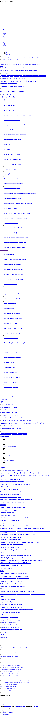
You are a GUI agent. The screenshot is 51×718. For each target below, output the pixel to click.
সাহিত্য (4, 44)
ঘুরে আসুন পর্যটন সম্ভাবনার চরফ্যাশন (9, 367)
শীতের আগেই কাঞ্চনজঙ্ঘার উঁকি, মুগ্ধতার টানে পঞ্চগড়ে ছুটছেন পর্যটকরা (15, 242)
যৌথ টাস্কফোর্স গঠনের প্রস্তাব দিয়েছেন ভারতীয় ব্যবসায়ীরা (13, 227)
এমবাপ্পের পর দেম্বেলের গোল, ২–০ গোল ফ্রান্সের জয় (10, 497)
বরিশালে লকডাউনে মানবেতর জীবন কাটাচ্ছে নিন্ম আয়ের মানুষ (13, 318)
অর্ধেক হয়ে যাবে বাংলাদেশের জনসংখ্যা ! (10, 303)
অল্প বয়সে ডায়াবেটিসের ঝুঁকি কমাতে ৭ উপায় (9, 510)
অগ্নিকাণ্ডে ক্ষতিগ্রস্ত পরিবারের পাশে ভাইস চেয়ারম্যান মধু (13, 274)
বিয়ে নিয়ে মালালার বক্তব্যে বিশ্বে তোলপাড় (10, 323)
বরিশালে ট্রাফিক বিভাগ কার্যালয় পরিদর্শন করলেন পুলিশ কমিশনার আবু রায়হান (15, 218)
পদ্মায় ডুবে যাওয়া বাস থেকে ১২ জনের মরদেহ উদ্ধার (12, 62)
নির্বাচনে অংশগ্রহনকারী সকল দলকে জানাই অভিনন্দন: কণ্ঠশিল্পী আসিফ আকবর (15, 563)
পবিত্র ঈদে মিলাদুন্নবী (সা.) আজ (9, 110)
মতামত (6, 50)
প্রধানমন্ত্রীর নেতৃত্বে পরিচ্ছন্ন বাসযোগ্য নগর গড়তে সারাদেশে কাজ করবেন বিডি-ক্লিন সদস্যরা (23, 76)
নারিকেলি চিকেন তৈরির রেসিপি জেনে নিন (8, 515)
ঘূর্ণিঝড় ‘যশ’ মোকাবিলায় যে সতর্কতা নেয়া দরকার (11, 352)
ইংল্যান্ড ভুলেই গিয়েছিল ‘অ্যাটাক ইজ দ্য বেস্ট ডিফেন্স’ (10, 494)
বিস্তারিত (1, 66)
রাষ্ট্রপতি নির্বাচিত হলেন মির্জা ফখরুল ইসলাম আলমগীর (12, 198)
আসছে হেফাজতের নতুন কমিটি (9, 396)
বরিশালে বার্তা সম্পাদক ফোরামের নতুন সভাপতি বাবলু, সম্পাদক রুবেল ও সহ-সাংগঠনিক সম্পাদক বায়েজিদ (20, 178)
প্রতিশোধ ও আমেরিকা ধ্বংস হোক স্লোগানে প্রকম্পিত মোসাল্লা (12, 502)
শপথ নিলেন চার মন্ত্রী (7, 149)
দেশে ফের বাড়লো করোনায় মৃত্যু (9, 362)
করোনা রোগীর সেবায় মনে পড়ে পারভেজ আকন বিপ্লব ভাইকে (13, 269)
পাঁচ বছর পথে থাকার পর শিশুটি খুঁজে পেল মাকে (9, 520)
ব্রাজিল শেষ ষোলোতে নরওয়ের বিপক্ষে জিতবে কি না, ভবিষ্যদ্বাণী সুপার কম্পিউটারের (16, 499)
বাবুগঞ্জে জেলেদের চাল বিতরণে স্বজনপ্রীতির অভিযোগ (12, 289)
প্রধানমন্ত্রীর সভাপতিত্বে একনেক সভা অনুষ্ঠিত (11, 223)
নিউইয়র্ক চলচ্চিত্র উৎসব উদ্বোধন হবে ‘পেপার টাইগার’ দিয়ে (12, 558)
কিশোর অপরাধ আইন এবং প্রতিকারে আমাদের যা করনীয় (11, 583)
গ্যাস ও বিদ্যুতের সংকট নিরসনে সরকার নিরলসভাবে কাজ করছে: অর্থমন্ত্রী (15, 247)
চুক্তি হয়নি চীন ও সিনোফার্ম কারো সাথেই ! (10, 382)
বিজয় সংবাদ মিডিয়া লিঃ (8, 706)
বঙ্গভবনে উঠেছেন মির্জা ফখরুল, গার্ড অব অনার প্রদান (12, 120)
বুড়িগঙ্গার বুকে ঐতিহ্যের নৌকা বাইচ (9, 144)
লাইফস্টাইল (5, 43)
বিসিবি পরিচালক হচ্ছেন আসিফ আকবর (8, 568)
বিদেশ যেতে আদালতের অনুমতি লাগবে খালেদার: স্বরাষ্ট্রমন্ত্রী (13, 279)
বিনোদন (4, 42)
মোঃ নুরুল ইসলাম (35, 706)
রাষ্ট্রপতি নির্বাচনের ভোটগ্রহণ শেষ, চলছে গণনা (11, 208)
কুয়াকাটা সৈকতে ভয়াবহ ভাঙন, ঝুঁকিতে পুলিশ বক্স (11, 232)
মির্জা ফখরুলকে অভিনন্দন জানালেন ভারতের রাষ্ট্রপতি (12, 154)
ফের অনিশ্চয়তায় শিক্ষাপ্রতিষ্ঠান (9, 308)
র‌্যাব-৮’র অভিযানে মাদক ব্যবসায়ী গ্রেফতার (11, 387)
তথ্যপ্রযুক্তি (7, 46)
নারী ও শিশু (4, 41)
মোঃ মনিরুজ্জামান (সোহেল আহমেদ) (20, 706)
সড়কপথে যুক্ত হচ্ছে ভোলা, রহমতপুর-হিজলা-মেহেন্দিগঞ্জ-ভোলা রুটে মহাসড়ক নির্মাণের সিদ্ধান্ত (18, 124)
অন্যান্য (4, 45)
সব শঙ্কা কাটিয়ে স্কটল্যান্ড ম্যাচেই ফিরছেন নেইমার (10, 612)
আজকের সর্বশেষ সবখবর (4, 250)
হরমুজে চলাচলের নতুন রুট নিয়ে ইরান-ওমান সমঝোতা (10, 489)
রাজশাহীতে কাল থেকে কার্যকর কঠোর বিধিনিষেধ (11, 338)
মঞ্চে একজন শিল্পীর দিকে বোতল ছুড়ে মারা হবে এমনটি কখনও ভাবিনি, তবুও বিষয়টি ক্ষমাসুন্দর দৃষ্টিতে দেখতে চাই (21, 560)
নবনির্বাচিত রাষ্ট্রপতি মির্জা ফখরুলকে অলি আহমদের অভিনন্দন (13, 183)
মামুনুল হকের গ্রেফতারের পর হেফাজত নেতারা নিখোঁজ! (12, 293)
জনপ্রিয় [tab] (4, 100)
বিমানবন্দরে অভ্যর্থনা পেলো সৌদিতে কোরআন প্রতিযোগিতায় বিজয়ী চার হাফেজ (16, 174)
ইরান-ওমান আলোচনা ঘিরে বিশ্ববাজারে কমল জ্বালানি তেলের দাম (12, 492)
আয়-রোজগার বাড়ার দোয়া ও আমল (7, 512)
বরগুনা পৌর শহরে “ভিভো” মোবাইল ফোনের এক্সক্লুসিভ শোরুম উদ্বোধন (15, 259)
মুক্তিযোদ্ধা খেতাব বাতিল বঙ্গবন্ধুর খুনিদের (10, 284)
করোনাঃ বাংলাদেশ (4, 437)
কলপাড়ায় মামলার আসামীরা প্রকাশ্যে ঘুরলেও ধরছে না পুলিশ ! (13, 333)
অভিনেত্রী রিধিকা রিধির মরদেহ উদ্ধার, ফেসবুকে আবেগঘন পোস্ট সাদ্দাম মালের (15, 555)
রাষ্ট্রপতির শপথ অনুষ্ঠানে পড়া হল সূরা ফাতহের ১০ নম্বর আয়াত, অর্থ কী (15, 134)
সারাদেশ (4, 35)
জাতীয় (4, 32)
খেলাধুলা (4, 38)
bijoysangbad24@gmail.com (7, 712)
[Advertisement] (25, 19)
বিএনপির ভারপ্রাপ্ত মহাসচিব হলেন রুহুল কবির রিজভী (12, 188)
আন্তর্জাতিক (5, 33)
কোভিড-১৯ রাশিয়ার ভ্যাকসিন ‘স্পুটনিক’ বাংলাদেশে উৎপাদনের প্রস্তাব (15, 328)
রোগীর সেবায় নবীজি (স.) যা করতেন (9, 105)
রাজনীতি (4, 34)
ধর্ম (3, 40)
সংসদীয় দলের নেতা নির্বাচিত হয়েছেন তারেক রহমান (12, 86)
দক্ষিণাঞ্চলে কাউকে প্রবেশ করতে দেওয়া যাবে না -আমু (12, 357)
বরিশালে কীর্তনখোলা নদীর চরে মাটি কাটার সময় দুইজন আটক (11, 581)
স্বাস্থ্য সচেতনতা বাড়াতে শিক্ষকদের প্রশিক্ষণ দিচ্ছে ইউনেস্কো (13, 164)
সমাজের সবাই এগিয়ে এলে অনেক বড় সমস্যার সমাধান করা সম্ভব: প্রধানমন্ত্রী (18, 70)
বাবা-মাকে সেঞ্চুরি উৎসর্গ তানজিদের (7, 602)
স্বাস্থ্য (6, 51)
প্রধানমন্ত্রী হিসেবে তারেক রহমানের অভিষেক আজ (12, 91)
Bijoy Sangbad (6, 714)
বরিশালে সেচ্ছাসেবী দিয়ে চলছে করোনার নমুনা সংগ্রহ (12, 313)
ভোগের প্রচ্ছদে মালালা (7, 347)
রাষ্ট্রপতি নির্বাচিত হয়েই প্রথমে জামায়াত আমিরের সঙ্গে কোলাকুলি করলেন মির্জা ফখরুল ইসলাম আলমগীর (20, 193)
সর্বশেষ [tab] (4, 99)
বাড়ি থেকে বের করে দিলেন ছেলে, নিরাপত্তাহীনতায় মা (12, 159)
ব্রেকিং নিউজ (7, 49)
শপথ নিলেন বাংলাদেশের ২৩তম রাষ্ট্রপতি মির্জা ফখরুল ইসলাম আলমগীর (15, 169)
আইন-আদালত (5, 36)
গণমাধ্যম (4, 37)
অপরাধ (6, 47)
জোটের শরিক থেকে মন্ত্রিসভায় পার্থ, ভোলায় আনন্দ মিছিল (12, 139)
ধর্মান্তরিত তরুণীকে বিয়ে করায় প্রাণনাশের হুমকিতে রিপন (12, 264)
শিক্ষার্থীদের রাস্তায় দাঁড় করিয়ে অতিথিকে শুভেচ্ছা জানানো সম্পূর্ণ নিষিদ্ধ (13, 573)
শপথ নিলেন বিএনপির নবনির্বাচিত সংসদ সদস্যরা (11, 97)
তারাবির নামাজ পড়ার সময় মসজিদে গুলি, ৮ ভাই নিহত (12, 377)
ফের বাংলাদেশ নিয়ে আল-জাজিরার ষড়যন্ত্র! (10, 372)
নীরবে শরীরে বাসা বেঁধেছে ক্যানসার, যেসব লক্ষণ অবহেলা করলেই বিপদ (14, 517)
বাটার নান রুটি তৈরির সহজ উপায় (9, 254)
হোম (3, 31)
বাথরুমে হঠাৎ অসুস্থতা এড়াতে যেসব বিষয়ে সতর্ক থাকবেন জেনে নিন (13, 507)
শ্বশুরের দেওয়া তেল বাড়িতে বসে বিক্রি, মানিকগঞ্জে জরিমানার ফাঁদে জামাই (14, 576)
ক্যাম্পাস (6, 53)
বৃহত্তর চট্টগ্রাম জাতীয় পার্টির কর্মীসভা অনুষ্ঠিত (11, 129)
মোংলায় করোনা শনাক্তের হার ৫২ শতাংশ (10, 392)
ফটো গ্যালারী (7, 54)
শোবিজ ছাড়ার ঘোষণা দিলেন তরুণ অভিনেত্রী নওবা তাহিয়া (11, 565)
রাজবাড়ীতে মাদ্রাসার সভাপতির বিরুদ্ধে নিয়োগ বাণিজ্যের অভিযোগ (14, 298)
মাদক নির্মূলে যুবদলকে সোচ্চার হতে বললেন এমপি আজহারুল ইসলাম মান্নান (14, 578)
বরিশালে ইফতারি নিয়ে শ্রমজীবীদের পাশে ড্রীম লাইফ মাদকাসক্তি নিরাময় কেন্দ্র (16, 342)
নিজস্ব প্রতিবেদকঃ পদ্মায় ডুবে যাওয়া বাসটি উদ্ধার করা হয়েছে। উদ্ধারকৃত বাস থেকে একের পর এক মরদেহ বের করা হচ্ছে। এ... (20, 64)
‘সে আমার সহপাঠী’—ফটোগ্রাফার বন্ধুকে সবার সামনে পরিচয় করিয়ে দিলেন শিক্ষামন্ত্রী (17, 213)
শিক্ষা (6, 52)
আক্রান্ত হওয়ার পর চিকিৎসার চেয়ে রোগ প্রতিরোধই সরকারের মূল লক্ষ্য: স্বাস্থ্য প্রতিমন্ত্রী (18, 203)
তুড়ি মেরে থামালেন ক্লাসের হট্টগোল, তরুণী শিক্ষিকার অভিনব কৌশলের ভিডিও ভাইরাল (22, 57)
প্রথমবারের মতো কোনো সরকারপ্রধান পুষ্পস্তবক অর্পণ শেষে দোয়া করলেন (18, 81)
